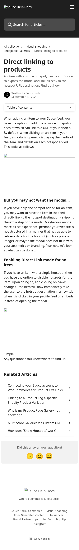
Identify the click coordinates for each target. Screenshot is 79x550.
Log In (47, 519)
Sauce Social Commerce (27, 511)
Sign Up (61, 519)
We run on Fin (42, 538)
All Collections (13, 46)
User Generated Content (29, 515)
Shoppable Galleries (17, 51)
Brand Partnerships (25, 519)
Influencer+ (57, 515)
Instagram (39, 524)
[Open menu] (71, 7)
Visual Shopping (36, 46)
